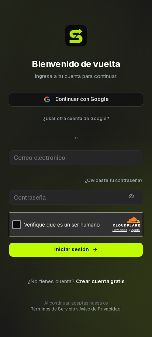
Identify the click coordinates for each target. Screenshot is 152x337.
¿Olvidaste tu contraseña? (114, 180)
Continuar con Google (81, 99)
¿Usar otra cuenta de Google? (76, 119)
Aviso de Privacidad (100, 309)
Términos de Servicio (53, 309)
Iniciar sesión (71, 249)
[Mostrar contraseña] (131, 196)
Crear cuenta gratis (100, 281)
